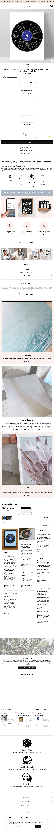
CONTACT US (27, 280)
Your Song (26, 114)
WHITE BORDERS (27, 267)
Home (27, 66)
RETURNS (27, 278)
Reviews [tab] (5, 522)
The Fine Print (26, 801)
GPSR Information (27, 283)
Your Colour (26, 124)
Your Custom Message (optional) (26, 103)
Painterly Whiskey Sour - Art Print (20, 724)
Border (26, 88)
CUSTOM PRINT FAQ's (27, 272)
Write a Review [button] (47, 517)
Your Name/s (27, 93)
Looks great (4, 715)
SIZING (27, 269)
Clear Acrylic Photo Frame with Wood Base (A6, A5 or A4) (4, 724)
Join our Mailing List (26, 805)
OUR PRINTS (27, 264)
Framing (33, 82)
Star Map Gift (39, 715)
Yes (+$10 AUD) (28, 133)
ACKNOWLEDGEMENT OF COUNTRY (26, 793)
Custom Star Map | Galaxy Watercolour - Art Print (37, 724)
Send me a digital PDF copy (27, 131)
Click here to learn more (27, 667)
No (27, 135)
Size (19, 82)
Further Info (27, 797)
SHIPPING (27, 275)
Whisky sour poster (24, 715)
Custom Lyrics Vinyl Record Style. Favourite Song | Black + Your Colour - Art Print (10, 578)
